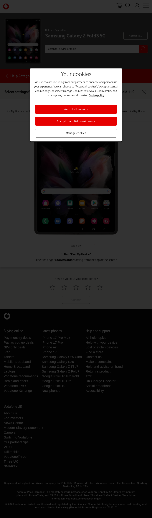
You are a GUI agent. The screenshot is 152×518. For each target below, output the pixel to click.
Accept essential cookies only (76, 121)
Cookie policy (96, 95)
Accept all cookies (76, 109)
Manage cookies (76, 133)
